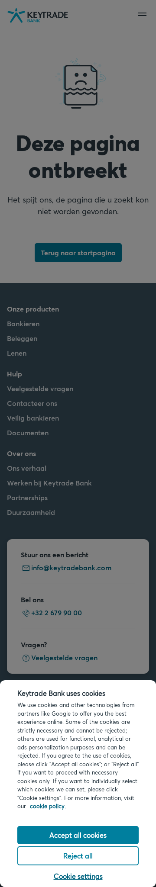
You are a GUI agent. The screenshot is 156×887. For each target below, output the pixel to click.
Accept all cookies (78, 834)
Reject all (78, 855)
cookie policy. (48, 806)
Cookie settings (78, 876)
